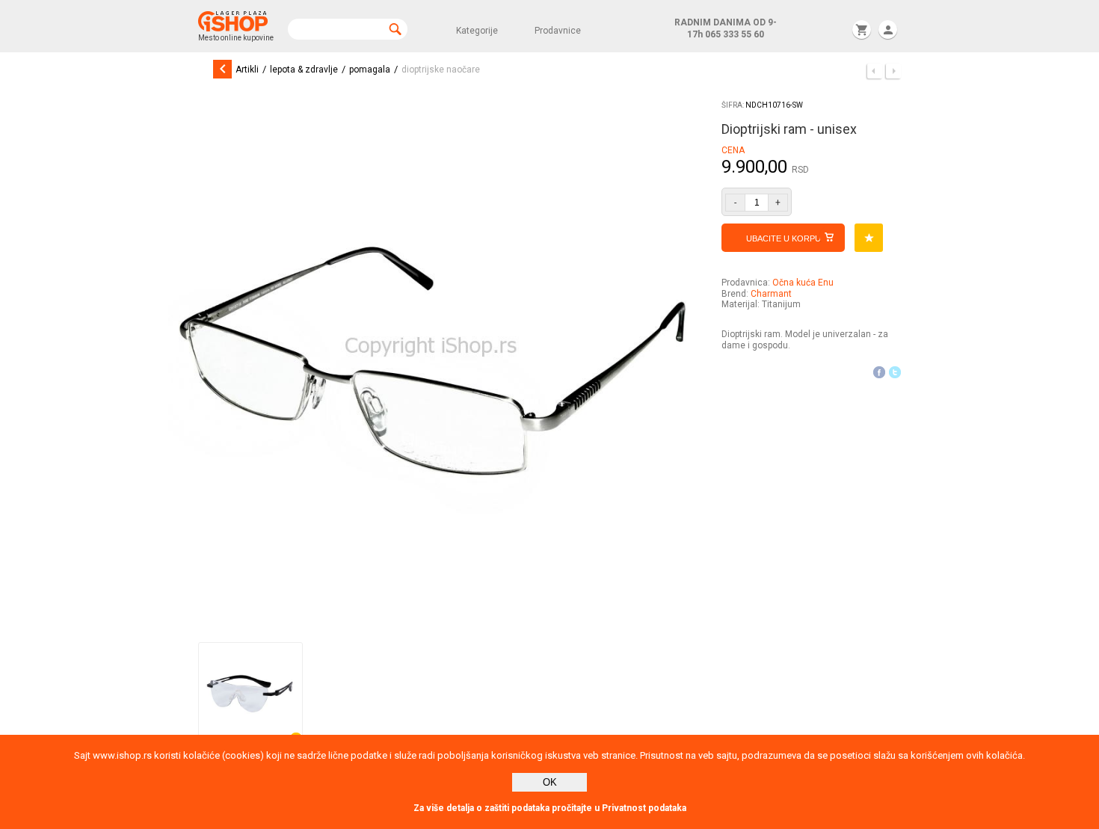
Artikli (247, 69)
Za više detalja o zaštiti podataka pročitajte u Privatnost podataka (549, 808)
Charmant (771, 294)
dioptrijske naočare (440, 69)
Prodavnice (558, 30)
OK (550, 782)
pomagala (369, 69)
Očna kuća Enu (803, 282)
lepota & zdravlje (304, 69)
